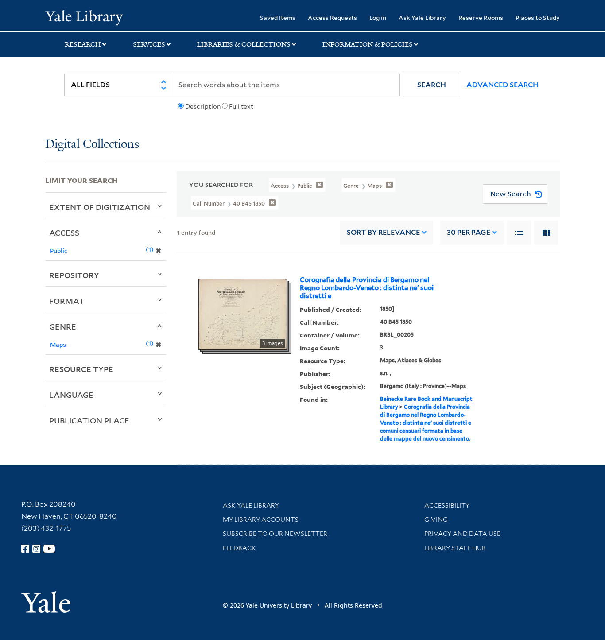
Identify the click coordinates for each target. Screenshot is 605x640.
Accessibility (446, 505)
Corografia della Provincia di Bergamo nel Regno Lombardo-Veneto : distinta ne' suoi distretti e (367, 288)
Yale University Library (83, 17)
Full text (241, 106)
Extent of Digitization (99, 207)
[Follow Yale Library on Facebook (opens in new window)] (25, 549)
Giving (436, 519)
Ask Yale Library (422, 17)
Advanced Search (502, 85)
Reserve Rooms (480, 17)
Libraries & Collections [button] (244, 44)
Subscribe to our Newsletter (275, 533)
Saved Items (277, 17)
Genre (62, 326)
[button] (431, 85)
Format (66, 300)
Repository (74, 275)
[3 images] (242, 313)
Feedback (239, 547)
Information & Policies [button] (367, 44)
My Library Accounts (261, 519)
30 (468, 232)
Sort (383, 232)
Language (71, 394)
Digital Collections (92, 144)
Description (203, 106)
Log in (377, 17)
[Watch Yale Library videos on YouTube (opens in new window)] (49, 549)
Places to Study (538, 17)
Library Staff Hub (455, 547)
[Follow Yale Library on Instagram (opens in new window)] (36, 549)
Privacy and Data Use (462, 533)
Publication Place (89, 420)
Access (64, 232)
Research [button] (83, 44)
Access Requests (332, 17)
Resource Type (81, 369)
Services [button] (149, 44)
